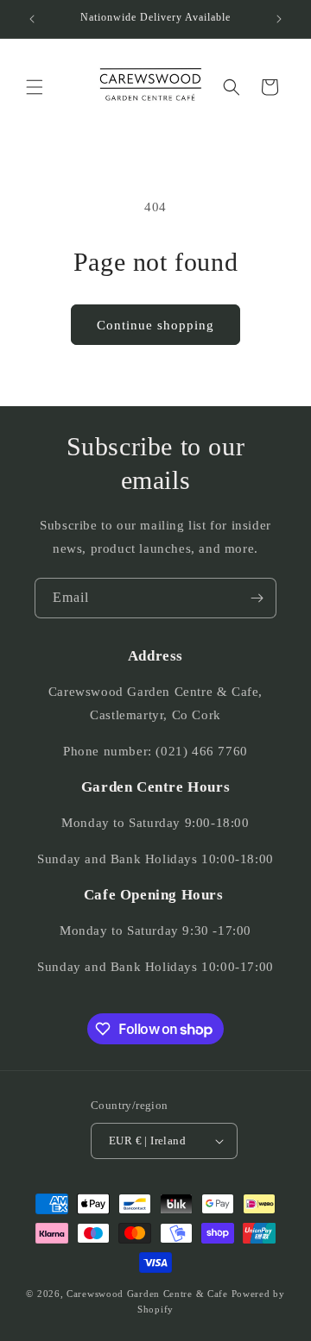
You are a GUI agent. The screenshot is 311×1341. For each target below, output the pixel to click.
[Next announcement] (279, 19)
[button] (35, 87)
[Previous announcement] (32, 19)
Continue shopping (155, 325)
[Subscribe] (257, 598)
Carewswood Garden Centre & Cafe (147, 1293)
